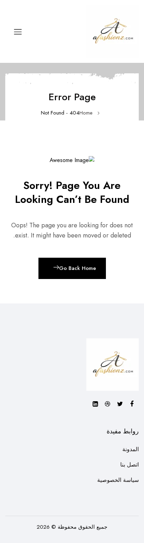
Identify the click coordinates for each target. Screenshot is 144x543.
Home (86, 113)
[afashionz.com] (112, 31)
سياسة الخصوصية (118, 480)
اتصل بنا (129, 465)
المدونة (130, 449)
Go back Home (77, 268)
